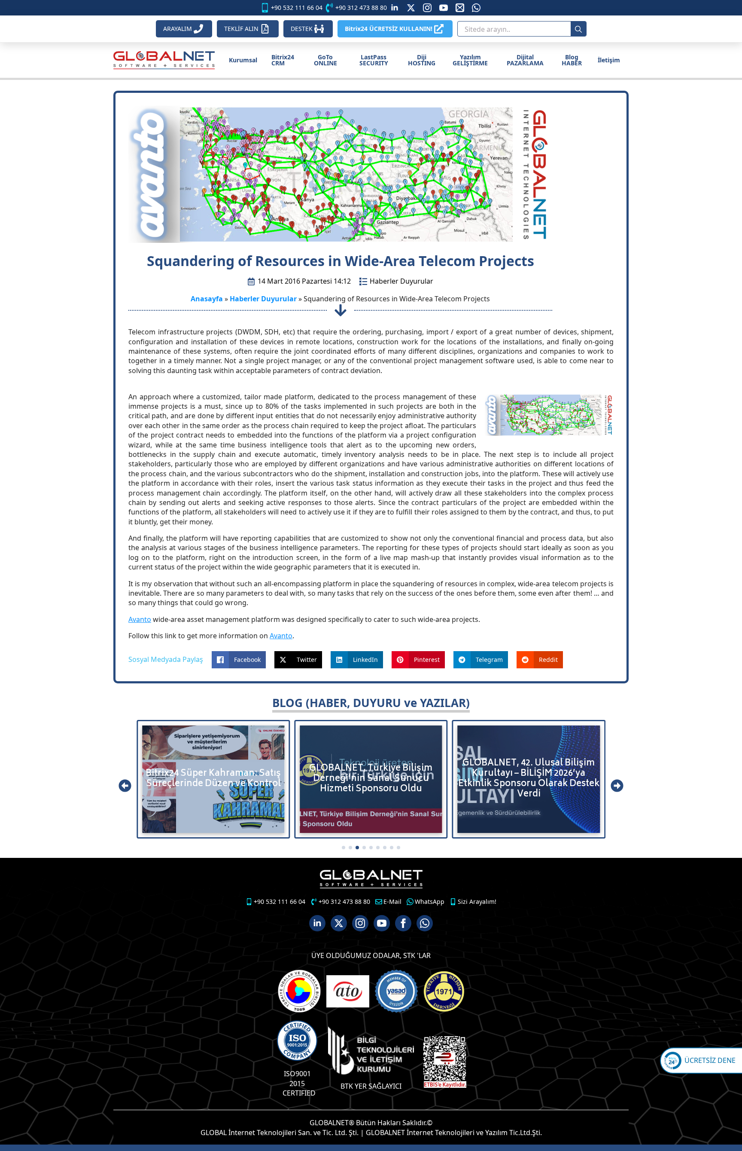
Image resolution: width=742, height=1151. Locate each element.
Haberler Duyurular (401, 281)
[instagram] (427, 7)
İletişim (609, 60)
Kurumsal (243, 60)
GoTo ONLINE (325, 60)
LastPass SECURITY (373, 60)
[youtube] (443, 7)
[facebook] (403, 923)
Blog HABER (572, 60)
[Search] (578, 29)
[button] (125, 785)
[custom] (411, 7)
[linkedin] (394, 7)
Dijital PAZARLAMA (525, 60)
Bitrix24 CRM (282, 60)
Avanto (139, 619)
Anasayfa (207, 298)
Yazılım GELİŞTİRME (470, 60)
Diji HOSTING (421, 60)
